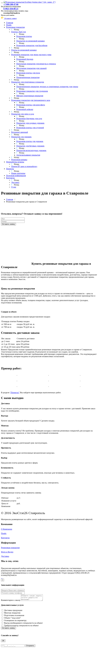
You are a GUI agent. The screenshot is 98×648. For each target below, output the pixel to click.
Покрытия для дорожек (21, 137)
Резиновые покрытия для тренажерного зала (30, 100)
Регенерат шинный (19, 132)
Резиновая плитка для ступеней (30, 128)
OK (3, 641)
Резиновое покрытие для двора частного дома (31, 55)
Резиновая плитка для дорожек (29, 141)
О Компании (6, 529)
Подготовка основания (14, 615)
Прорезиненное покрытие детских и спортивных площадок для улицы (47, 86)
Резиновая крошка (19, 160)
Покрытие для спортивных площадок (27, 82)
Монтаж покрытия (12, 613)
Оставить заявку (10, 18)
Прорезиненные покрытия (27, 77)
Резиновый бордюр (24, 59)
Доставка (15, 182)
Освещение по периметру (15, 620)
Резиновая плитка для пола (28, 73)
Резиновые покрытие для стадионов (32, 91)
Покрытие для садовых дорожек (30, 123)
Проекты (10, 169)
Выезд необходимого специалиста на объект (23, 623)
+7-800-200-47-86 (10, 4)
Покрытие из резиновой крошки (30, 41)
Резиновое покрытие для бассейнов (31, 45)
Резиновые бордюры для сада (29, 118)
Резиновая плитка (24, 36)
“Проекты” (15, 392)
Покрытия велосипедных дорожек (31, 150)
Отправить (30, 646)
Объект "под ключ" (12, 618)
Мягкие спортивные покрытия (29, 96)
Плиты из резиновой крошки (24, 50)
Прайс (9, 25)
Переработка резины (15, 162)
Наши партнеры (18, 173)
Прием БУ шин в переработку (24, 166)
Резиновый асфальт (24, 109)
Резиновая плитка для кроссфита (30, 105)
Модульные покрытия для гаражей (31, 68)
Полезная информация (16, 175)
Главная (9, 23)
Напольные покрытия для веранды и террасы (36, 64)
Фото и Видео (7, 552)
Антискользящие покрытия (28, 155)
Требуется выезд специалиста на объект (21, 625)
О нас (13, 187)
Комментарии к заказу (10, 600)
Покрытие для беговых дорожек (30, 146)
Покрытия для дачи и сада (22, 114)
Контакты (10, 178)
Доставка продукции (13, 610)
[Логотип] (29, 2)
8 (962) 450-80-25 (10, 9)
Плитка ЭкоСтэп (18, 32)
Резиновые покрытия (15, 27)
